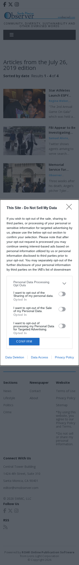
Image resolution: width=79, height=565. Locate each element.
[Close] (70, 208)
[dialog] (39, 283)
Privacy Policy (64, 357)
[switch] (62, 294)
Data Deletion (14, 357)
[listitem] (39, 284)
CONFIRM (24, 341)
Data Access (39, 357)
